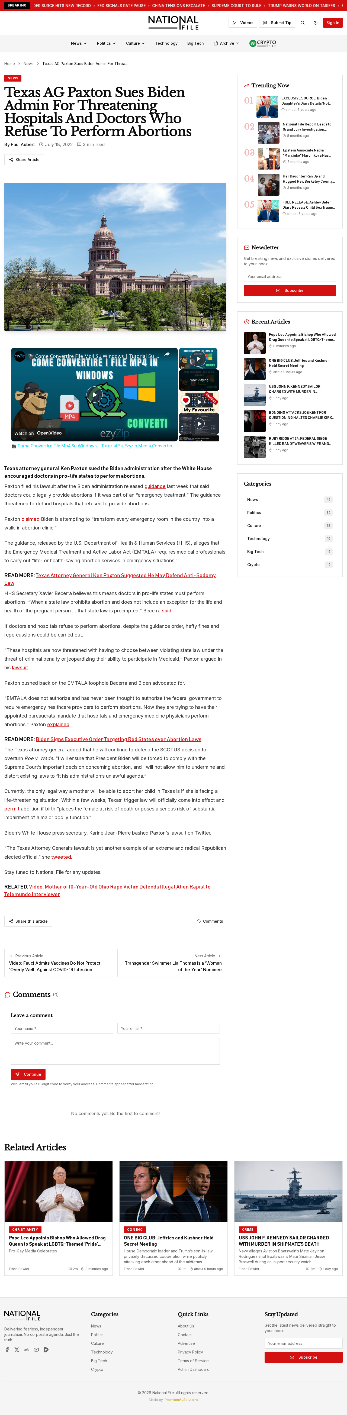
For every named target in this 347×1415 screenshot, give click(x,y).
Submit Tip (281, 22)
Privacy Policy (190, 1352)
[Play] (199, 401)
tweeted (61, 857)
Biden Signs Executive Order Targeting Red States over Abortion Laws (118, 739)
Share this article (31, 921)
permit (12, 809)
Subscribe (294, 290)
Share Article (27, 159)
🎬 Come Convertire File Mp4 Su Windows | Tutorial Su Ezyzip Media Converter (93, 356)
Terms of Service (193, 1360)
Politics (104, 43)
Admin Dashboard (194, 1369)
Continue (32, 1074)
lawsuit (20, 667)
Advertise (186, 1343)
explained (58, 724)
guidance (155, 486)
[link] (19, 356)
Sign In (332, 22)
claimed (30, 519)
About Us (186, 1326)
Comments (213, 921)
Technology (166, 43)
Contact (185, 1334)
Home (9, 63)
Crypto (97, 1369)
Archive (227, 43)
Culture (133, 43)
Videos (246, 22)
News (76, 43)
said (166, 610)
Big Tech (195, 43)
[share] (167, 353)
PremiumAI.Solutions (181, 1400)
